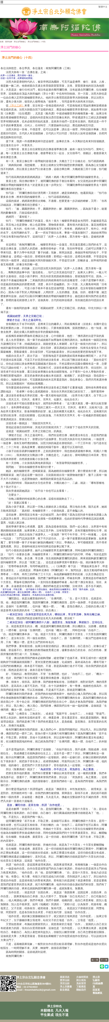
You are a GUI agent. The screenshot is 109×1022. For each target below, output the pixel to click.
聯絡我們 (81, 989)
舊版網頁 (98, 993)
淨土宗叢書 (66, 986)
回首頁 (96, 989)
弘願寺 (96, 980)
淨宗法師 (65, 983)
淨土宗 (96, 977)
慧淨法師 (8, 42)
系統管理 (81, 983)
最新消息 (65, 977)
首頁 (1, 42)
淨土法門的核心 (20, 42)
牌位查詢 (81, 980)
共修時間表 (82, 977)
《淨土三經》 (16, 105)
